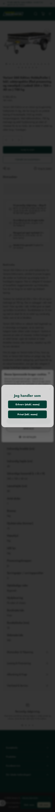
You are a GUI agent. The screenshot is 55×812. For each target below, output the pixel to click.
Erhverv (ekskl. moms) (27, 404)
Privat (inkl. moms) (28, 414)
